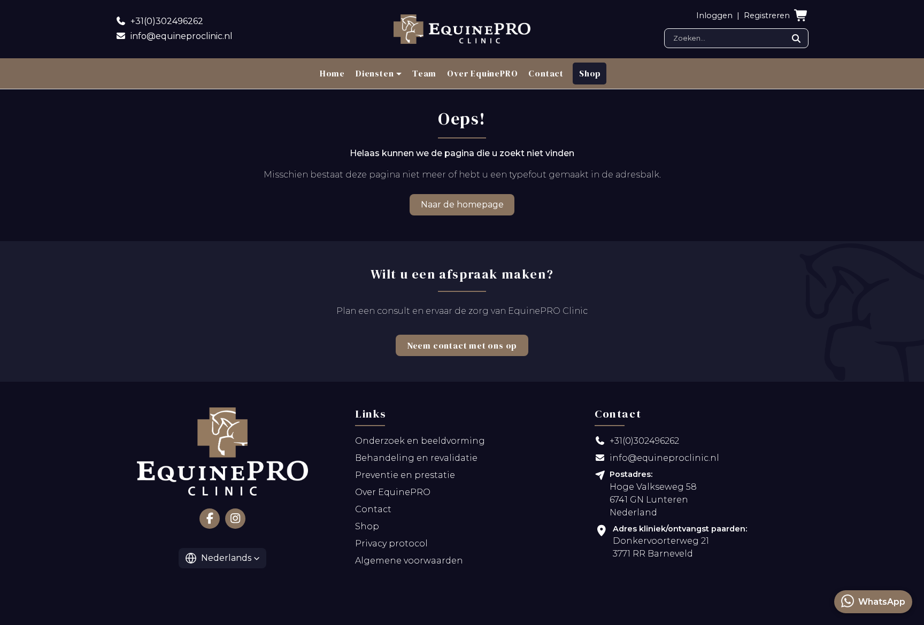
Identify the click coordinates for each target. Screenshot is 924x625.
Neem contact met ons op (462, 345)
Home (332, 73)
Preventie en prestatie (405, 475)
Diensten (375, 73)
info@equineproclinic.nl (664, 458)
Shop (590, 73)
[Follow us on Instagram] (235, 518)
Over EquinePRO (482, 73)
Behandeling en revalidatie (416, 458)
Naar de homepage (462, 204)
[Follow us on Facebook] (209, 518)
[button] (222, 558)
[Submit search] (796, 38)
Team (424, 73)
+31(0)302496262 (644, 441)
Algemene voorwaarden (409, 560)
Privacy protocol (391, 543)
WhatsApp (881, 602)
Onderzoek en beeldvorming (420, 441)
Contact (546, 73)
